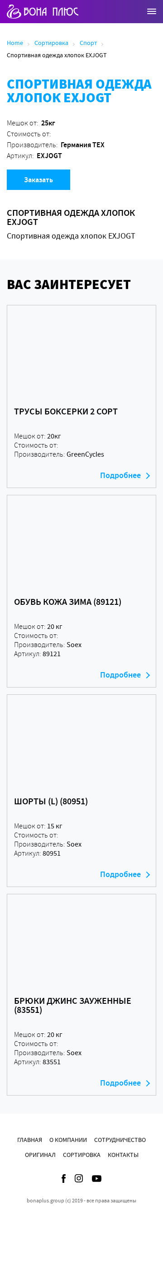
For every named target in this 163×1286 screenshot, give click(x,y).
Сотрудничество (120, 1140)
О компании (68, 1140)
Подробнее (120, 475)
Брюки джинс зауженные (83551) (72, 1005)
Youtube (96, 1178)
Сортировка (51, 43)
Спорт (88, 43)
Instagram (79, 1178)
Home (15, 43)
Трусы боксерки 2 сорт (66, 411)
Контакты (123, 1155)
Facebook (64, 1178)
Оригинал (40, 1155)
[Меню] (151, 11)
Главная (29, 1140)
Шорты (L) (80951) (51, 801)
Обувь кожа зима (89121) (67, 601)
